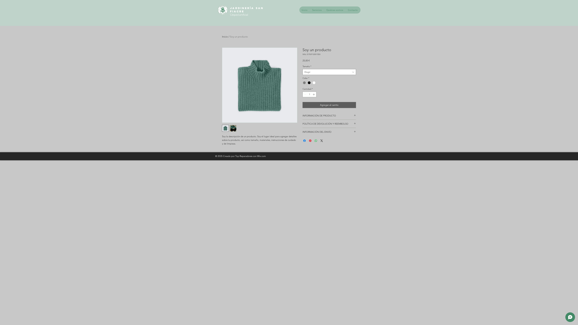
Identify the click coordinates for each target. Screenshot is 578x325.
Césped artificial (239, 14)
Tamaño (307, 66)
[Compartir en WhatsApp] (316, 140)
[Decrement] (305, 94)
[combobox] (329, 72)
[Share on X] (321, 140)
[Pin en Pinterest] (310, 140)
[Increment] (314, 94)
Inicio (225, 36)
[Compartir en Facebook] (304, 140)
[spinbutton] (309, 94)
